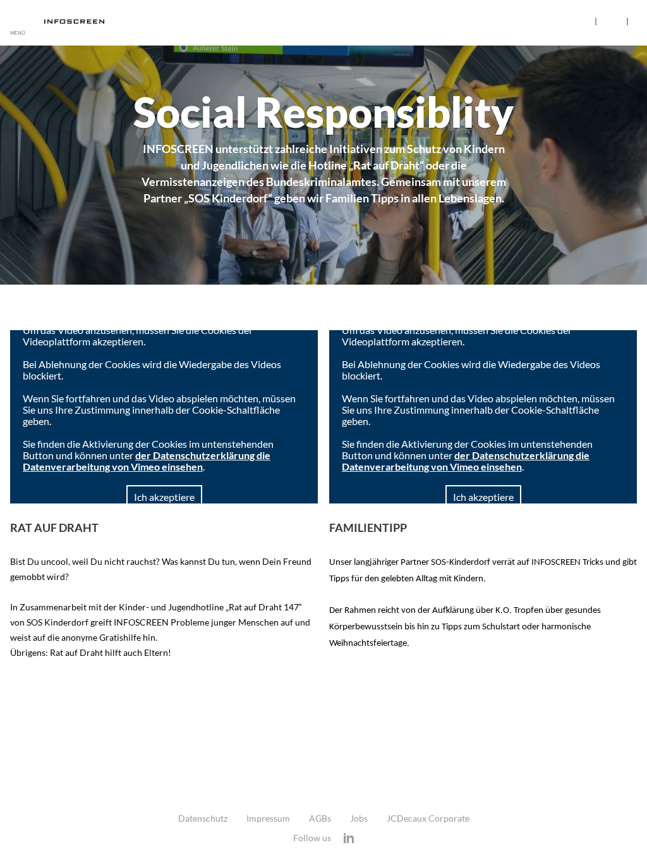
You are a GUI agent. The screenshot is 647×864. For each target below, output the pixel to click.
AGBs (320, 818)
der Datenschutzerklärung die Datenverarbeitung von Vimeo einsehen (146, 460)
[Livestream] (611, 21)
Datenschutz (202, 818)
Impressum (268, 818)
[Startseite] (91, 21)
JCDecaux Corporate (428, 818)
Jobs (359, 818)
